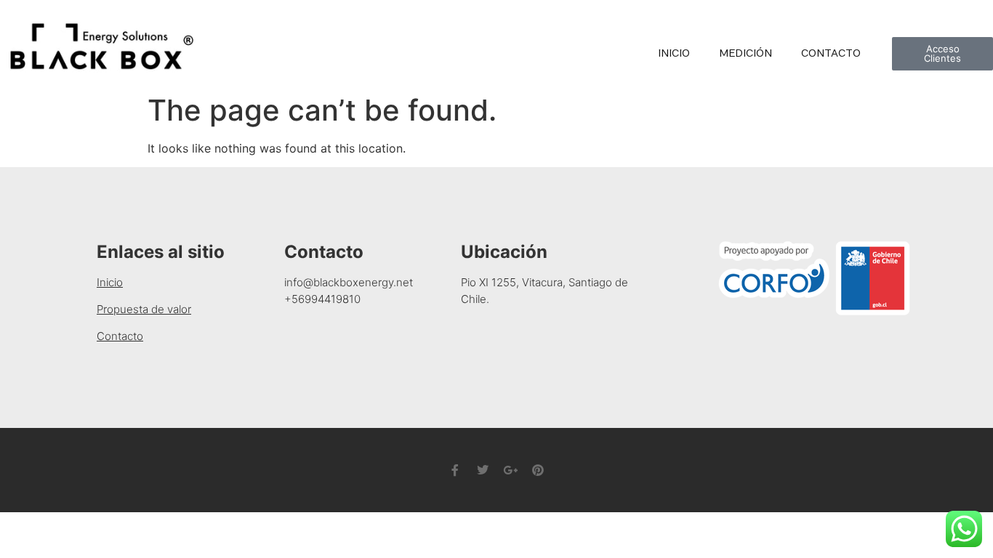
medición (745, 53)
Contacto (831, 53)
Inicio (674, 53)
